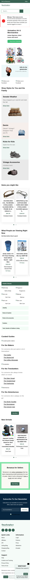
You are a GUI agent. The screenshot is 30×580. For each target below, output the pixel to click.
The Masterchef (9, 357)
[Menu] (27, 5)
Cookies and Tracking (7, 560)
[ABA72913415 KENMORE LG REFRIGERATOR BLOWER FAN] (21, 439)
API (2, 543)
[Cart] (20, 5)
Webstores (18, 545)
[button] (13, 224)
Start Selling (15, 483)
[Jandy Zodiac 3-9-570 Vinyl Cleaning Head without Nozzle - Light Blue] (8, 257)
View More (15, 413)
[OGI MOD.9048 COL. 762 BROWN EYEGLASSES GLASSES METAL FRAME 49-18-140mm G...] (8, 205)
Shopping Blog (5, 548)
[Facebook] (2, 530)
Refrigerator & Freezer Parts (22, 447)
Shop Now (6, 105)
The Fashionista (9, 383)
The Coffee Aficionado (11, 360)
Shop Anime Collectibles (15, 41)
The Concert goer (9, 407)
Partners (18, 540)
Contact (3, 550)
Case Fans (8, 451)
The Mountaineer (9, 404)
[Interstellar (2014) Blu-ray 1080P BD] (21, 257)
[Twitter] (6, 530)
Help (26, 1)
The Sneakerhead (9, 381)
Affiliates (3, 540)
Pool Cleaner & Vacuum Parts (8, 267)
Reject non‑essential (13, 576)
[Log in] (24, 5)
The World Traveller (10, 402)
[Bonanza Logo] (5, 5)
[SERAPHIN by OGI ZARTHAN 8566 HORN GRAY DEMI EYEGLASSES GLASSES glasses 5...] (21, 205)
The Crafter (7, 355)
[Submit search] (21, 11)
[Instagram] (13, 530)
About (3, 537)
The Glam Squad (9, 378)
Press (17, 543)
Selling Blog (4, 545)
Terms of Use (4, 565)
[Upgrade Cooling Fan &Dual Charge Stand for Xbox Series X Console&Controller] (8, 439)
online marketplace (17, 472)
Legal (17, 537)
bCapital (18, 548)
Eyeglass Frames (8, 215)
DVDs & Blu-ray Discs (22, 260)
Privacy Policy (5, 563)
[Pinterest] (9, 530)
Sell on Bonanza (5, 1)
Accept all (5, 576)
